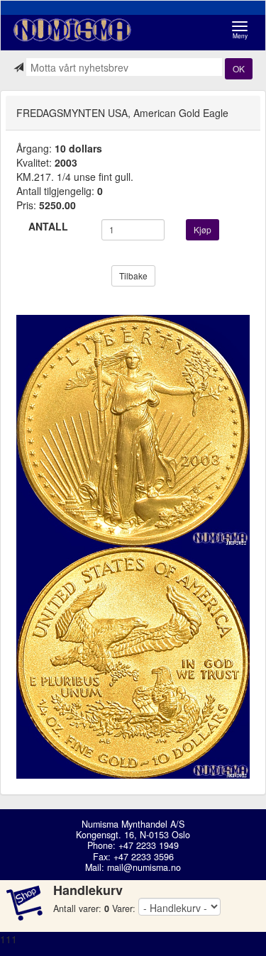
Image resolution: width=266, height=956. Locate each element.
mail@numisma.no (144, 867)
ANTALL (48, 226)
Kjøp (202, 229)
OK (239, 68)
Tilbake (133, 275)
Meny (244, 30)
